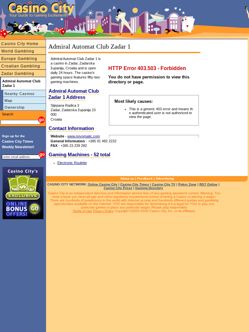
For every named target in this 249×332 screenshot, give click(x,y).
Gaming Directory (149, 188)
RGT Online (208, 184)
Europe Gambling (19, 58)
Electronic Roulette (72, 163)
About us (127, 178)
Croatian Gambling (20, 66)
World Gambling (17, 51)
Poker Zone (187, 184)
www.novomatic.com (83, 136)
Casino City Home (20, 44)
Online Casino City (102, 184)
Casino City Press (118, 188)
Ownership (15, 107)
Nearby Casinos (20, 94)
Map (8, 100)
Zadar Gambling (17, 73)
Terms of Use (82, 211)
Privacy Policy (103, 211)
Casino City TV (163, 184)
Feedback (145, 178)
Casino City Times (134, 184)
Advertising (165, 178)
